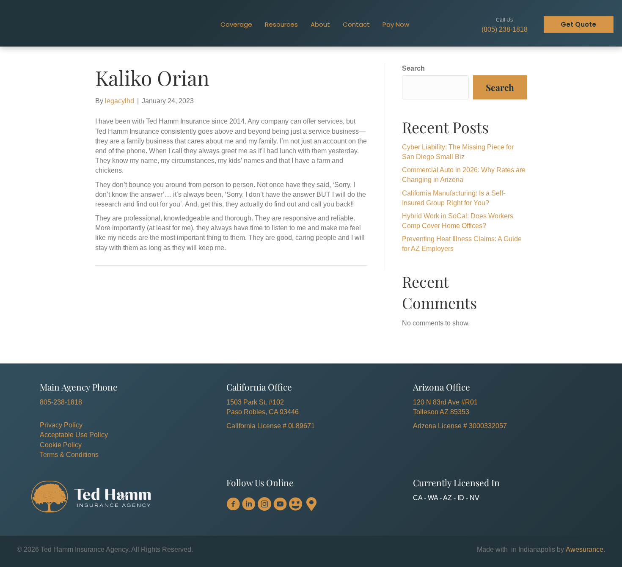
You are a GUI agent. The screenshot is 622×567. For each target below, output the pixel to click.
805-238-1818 (61, 402)
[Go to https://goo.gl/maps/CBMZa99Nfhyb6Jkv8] (311, 504)
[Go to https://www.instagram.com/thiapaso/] (264, 504)
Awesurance (584, 549)
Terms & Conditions (69, 454)
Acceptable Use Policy (74, 434)
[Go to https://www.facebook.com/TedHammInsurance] (233, 504)
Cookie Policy (61, 445)
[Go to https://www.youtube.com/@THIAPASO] (280, 504)
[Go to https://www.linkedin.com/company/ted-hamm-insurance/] (249, 504)
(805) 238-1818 (505, 29)
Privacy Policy (61, 425)
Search (413, 68)
